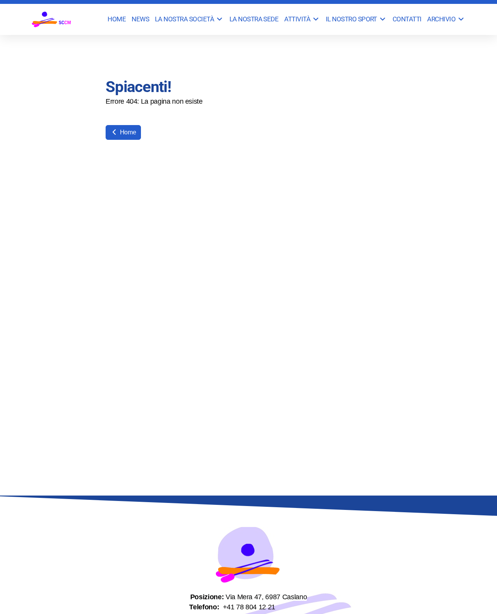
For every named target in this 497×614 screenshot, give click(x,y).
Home (127, 132)
